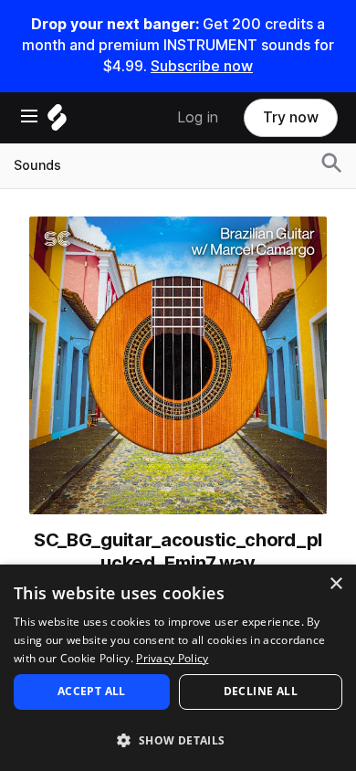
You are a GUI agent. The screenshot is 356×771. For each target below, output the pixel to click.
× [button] (335, 584)
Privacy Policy (172, 658)
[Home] (57, 122)
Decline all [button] (261, 691)
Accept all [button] (92, 691)
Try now (291, 117)
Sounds (37, 165)
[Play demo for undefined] (178, 365)
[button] (178, 739)
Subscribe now (202, 66)
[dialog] (178, 668)
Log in (197, 117)
